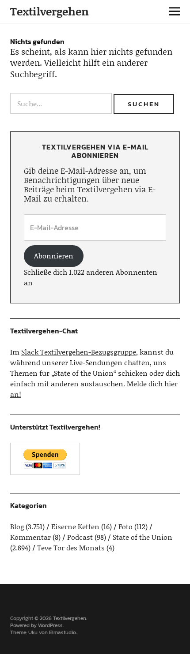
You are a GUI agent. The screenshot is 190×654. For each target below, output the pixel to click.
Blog (17, 526)
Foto (125, 526)
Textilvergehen (49, 11)
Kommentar (30, 537)
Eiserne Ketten (75, 526)
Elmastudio (62, 632)
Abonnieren (53, 255)
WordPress (50, 625)
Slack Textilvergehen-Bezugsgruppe (78, 352)
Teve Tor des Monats (71, 547)
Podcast (80, 537)
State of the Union (142, 537)
